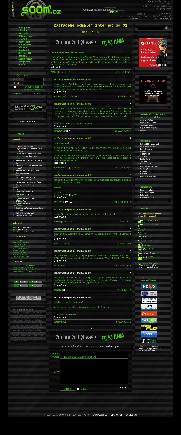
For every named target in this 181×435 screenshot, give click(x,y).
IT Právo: (16, 175)
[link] (71, 195)
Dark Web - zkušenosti (25, 213)
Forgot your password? (34, 89)
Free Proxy (142, 237)
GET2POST (145, 154)
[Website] (71, 202)
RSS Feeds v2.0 (24, 229)
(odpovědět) (56, 67)
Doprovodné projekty (148, 128)
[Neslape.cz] (149, 302)
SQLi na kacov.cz (23, 204)
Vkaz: (56, 371)
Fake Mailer (145, 195)
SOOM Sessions (147, 174)
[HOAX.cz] (149, 289)
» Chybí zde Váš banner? (148, 350)
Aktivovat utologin (34, 87)
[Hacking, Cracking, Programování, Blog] (149, 343)
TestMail (143, 156)
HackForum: (18, 206)
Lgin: (16, 79)
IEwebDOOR (145, 171)
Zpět (90, 328)
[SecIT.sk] (149, 323)
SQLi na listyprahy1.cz (25, 199)
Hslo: (16, 83)
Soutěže (143, 161)
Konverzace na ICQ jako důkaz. (29, 182)
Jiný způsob (142, 257)
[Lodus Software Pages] (149, 309)
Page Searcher (146, 149)
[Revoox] (149, 336)
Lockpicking (145, 159)
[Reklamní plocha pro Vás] (90, 341)
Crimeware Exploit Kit (24, 192)
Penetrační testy (147, 193)
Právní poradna (146, 190)
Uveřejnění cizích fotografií (26, 185)
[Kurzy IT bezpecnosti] (152, 66)
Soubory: (16, 187)
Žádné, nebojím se (145, 224)
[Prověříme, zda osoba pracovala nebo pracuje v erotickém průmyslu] (153, 103)
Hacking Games (146, 169)
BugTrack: (17, 196)
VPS (139, 233)
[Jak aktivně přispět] (28, 110)
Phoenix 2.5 (20, 189)
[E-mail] (68, 131)
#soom (19, 231)
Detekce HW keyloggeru (25, 215)
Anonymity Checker (148, 176)
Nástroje (143, 130)
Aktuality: (16, 158)
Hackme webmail (147, 198)
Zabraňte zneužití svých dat (27, 146)
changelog (131, 415)
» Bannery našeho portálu (148, 346)
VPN (139, 229)
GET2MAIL (144, 151)
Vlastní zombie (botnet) (147, 253)
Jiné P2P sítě (143, 249)
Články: (16, 144)
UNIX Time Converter (148, 166)
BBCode (124, 387)
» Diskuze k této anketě (147, 265)
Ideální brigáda (113, 346)
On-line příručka (146, 120)
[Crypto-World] (149, 296)
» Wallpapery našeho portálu (149, 348)
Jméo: (56, 353)
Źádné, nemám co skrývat (148, 220)
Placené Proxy (143, 241)
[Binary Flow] (149, 329)
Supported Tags (24, 227)
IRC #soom (116, 415)
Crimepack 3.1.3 (22, 194)
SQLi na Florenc (22, 201)
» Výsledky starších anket (148, 267)
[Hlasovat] (139, 223)
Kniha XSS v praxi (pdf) (149, 144)
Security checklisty (147, 125)
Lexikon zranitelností (148, 123)
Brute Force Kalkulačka (149, 164)
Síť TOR (141, 245)
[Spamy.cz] (149, 316)
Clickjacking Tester (147, 146)
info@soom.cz (99, 415)
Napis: (56, 357)
